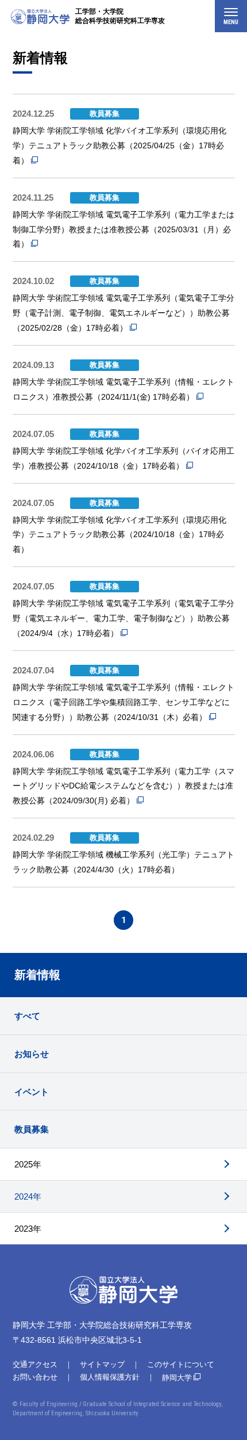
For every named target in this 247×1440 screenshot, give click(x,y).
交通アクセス (35, 1364)
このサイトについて (180, 1364)
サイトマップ (102, 1364)
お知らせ (31, 1054)
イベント (31, 1092)
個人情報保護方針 (110, 1377)
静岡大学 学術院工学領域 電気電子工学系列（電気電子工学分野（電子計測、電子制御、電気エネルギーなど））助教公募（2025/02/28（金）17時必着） (123, 312)
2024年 (27, 1196)
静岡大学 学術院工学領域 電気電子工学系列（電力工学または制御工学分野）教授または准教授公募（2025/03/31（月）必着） (123, 229)
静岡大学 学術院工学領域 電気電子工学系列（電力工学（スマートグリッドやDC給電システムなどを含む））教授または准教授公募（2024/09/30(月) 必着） (123, 786)
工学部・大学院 (120, 16)
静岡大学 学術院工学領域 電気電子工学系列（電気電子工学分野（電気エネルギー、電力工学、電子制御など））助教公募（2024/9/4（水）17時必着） (123, 618)
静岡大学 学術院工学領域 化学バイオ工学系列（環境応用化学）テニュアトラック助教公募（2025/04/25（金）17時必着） (119, 145)
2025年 (27, 1164)
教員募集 (31, 1129)
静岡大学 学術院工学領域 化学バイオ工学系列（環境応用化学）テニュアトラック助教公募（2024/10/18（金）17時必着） (119, 534)
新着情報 (37, 974)
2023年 (27, 1229)
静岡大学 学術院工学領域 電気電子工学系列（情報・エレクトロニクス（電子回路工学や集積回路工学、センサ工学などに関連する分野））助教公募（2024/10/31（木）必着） (123, 702)
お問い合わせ (35, 1377)
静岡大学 (177, 1377)
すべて (27, 1016)
